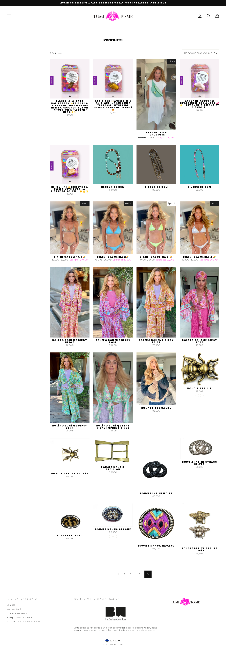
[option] (113, 3)
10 (139, 574)
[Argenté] (201, 395)
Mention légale (14, 609)
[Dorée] (197, 395)
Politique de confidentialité (20, 617)
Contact (11, 605)
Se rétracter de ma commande (23, 621)
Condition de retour (17, 613)
